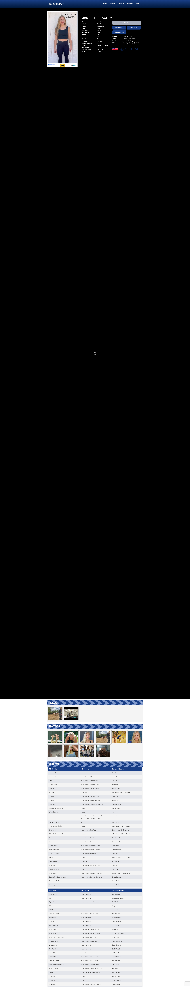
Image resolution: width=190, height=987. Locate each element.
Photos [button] (54, 726)
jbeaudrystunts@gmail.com (131, 41)
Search (112, 4)
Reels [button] (52, 702)
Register (130, 4)
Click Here (100, 52)
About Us (121, 4)
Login (137, 4)
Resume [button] (54, 764)
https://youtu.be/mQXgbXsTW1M (132, 43)
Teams (105, 4)
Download (100, 47)
